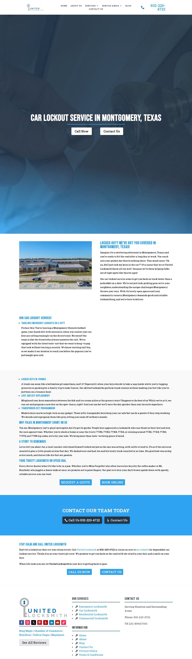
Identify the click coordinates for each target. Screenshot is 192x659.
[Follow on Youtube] (57, 622)
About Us (76, 6)
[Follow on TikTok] (63, 622)
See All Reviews (34, 642)
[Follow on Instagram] (27, 622)
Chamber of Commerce (48, 630)
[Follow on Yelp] (45, 622)
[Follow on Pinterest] (39, 622)
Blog (128, 6)
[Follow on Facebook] (21, 622)
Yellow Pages (41, 634)
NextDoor (25, 634)
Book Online (112, 482)
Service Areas (110, 6)
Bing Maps (26, 630)
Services (90, 6)
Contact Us (96, 9)
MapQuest (57, 634)
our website (142, 549)
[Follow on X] (33, 622)
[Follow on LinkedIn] (51, 622)
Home (64, 6)
